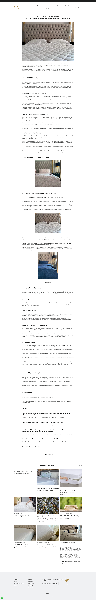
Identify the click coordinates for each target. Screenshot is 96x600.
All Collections (67, 5)
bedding (62, 553)
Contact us (16, 579)
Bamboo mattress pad (66, 549)
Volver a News (49, 454)
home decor (68, 558)
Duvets (46, 16)
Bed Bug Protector (76, 550)
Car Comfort (58, 5)
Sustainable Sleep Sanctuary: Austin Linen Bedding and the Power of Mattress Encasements (23, 473)
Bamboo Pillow (77, 549)
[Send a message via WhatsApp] (2, 598)
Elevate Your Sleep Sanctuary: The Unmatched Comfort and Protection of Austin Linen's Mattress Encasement (47, 546)
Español (47, 593)
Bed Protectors (77, 551)
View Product (48, 189)
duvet (39, 69)
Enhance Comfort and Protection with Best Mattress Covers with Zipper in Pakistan (70, 492)
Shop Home (28, 5)
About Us (48, 8)
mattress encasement (20, 469)
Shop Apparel (37, 5)
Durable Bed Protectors (66, 556)
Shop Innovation (48, 5)
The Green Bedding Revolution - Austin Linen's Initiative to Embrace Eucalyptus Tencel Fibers (47, 519)
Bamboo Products (65, 550)
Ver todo (80, 465)
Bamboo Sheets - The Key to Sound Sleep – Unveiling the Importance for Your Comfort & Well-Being (70, 516)
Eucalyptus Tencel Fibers (44, 515)
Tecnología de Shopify (51, 596)
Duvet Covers (40, 16)
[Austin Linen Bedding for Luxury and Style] (71, 533)
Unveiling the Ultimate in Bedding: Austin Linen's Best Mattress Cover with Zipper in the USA (24, 546)
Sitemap (15, 581)
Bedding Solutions (70, 553)
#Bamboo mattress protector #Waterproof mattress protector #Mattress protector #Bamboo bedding (70, 543)
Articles (15, 585)
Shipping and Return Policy (19, 583)
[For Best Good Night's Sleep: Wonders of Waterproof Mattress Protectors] (25, 504)
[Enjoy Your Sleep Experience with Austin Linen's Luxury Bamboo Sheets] (48, 477)
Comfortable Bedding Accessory (69, 555)
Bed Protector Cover (66, 551)
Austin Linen (76, 548)
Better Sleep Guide (74, 554)
